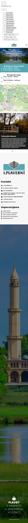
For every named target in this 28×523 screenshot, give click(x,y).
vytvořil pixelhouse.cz (14, 519)
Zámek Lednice (6, 211)
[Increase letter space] (17, 40)
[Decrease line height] (13, 38)
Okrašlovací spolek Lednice (10, 216)
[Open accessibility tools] (3, 3)
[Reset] (2, 9)
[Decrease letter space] (15, 40)
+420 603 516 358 (7, 199)
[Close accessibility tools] (5, 9)
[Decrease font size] (13, 36)
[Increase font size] (15, 36)
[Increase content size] (18, 34)
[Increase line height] (16, 38)
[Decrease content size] (16, 34)
